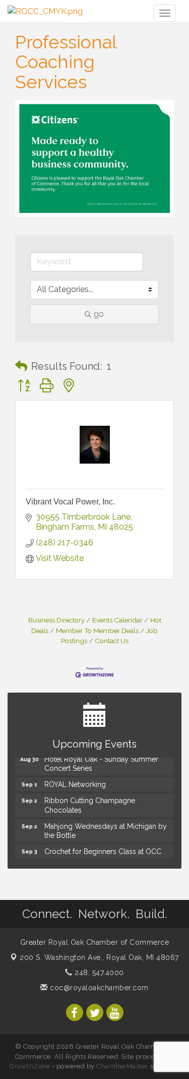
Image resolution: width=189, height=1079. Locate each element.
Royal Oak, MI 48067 (99, 957)
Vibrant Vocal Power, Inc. (70, 501)
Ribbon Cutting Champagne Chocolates (89, 804)
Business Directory (56, 620)
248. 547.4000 (98, 973)
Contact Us (112, 641)
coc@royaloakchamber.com (98, 988)
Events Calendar (117, 620)
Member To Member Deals (97, 631)
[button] (21, 366)
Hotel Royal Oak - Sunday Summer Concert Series (101, 762)
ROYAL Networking (75, 783)
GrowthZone (30, 1066)
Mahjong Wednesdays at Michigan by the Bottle (105, 829)
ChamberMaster (122, 1066)
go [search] (99, 314)
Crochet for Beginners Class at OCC (102, 850)
